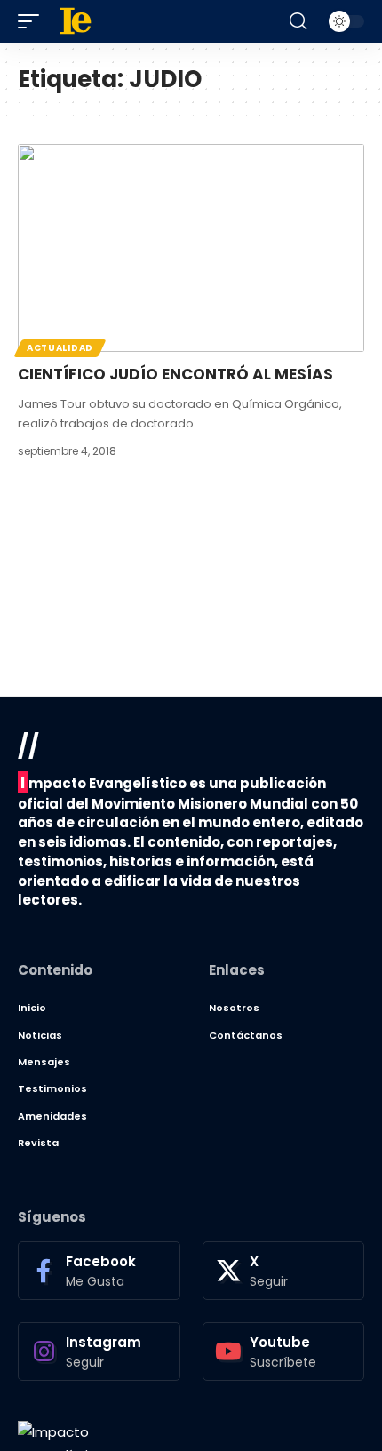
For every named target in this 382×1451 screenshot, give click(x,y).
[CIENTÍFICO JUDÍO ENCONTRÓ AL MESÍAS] (191, 248)
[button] (33, 21)
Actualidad (60, 348)
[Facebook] (99, 1270)
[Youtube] (284, 1351)
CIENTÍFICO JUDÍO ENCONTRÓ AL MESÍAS (175, 374)
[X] (284, 1270)
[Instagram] (99, 1351)
